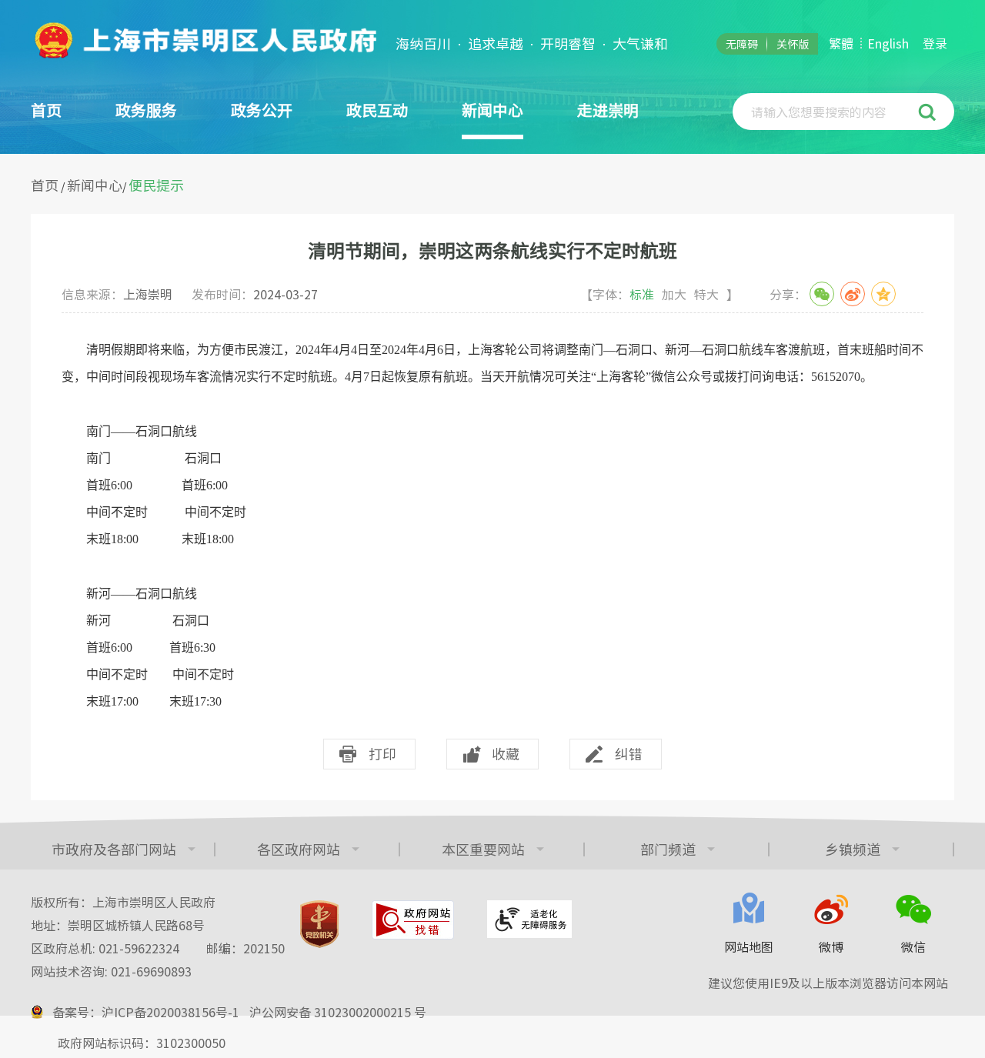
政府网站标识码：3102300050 (141, 1042)
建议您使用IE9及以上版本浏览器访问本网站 (828, 982)
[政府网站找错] (413, 920)
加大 (674, 294)
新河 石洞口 (142, 620)
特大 (706, 294)
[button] (929, 111)
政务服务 (146, 109)
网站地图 (748, 946)
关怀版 (792, 44)
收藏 (505, 753)
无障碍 (742, 44)
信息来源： (117, 294)
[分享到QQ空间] (883, 294)
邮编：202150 (245, 948)
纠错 (629, 753)
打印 (382, 753)
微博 (831, 946)
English (888, 43)
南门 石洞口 (148, 458)
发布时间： (255, 294)
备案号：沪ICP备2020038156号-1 (145, 1012)
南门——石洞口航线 (129, 431)
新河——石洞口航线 (129, 593)
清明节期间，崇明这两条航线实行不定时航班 (492, 250)
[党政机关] (319, 924)
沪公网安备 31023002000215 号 (337, 1012)
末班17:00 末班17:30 (146, 701)
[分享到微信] (822, 294)
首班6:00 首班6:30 (138, 647)
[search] (827, 111)
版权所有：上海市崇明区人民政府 (123, 902)
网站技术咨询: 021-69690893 (111, 971)
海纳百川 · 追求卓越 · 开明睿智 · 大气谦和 (532, 44)
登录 (935, 43)
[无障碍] (529, 919)
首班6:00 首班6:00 (151, 485)
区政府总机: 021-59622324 (158, 948)
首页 (46, 109)
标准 (641, 294)
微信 (913, 946)
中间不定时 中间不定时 (160, 512)
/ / (107, 185)
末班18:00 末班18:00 (154, 539)
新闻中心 (94, 185)
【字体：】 (659, 294)
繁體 (841, 43)
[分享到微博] (852, 294)
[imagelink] (204, 40)
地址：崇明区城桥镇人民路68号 (118, 925)
